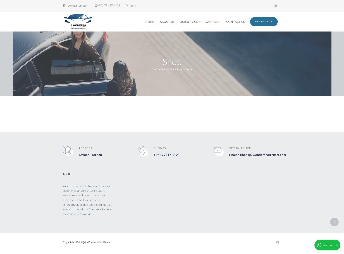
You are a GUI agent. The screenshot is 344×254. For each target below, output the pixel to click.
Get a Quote (264, 21)
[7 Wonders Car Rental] (78, 22)
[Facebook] (276, 5)
